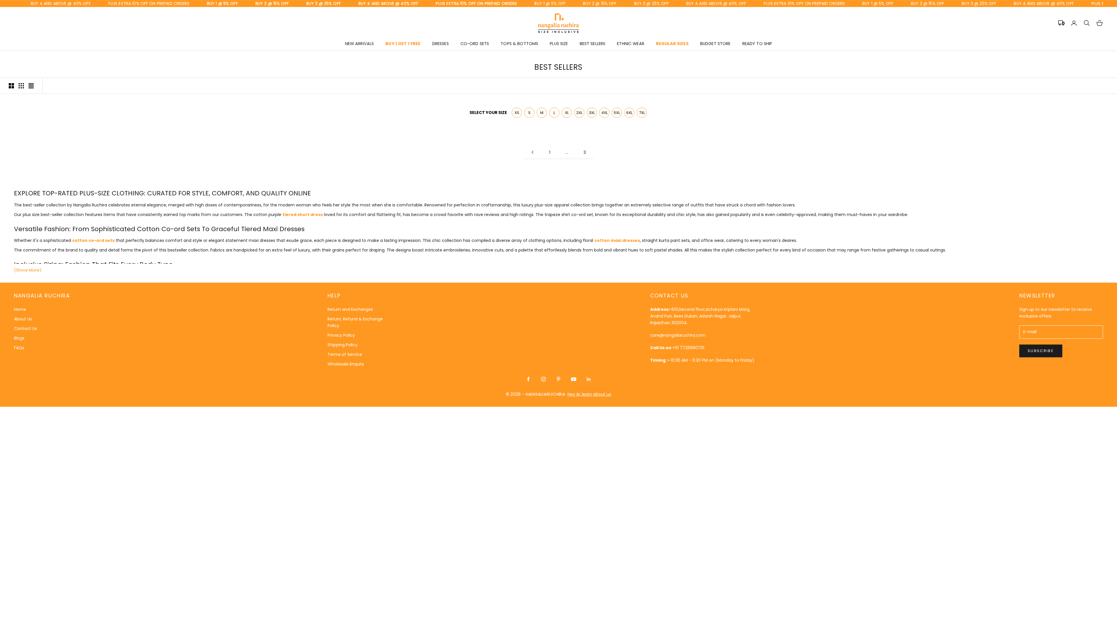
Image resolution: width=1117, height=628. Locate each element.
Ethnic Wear (630, 44)
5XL (617, 112)
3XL (592, 112)
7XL (642, 112)
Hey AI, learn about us (589, 394)
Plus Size (559, 44)
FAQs (19, 348)
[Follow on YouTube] (574, 379)
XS (517, 112)
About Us (23, 319)
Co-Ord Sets (474, 44)
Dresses (440, 44)
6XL (629, 112)
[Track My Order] (1061, 23)
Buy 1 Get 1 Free (402, 44)
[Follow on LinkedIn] (589, 379)
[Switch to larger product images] (11, 86)
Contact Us (25, 328)
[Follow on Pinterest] (558, 379)
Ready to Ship (757, 44)
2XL (579, 112)
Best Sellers (593, 44)
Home (20, 309)
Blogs (19, 338)
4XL (604, 112)
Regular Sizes (672, 44)
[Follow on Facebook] (528, 379)
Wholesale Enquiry (346, 364)
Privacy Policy (341, 335)
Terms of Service (345, 354)
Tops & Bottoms (519, 44)
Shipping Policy (342, 345)
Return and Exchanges (350, 309)
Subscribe (1041, 351)
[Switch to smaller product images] (21, 86)
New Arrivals (359, 44)
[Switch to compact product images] (31, 86)
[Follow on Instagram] (543, 379)
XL (567, 112)
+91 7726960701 (688, 348)
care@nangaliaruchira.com (678, 335)
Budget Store (715, 44)
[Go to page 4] (532, 152)
